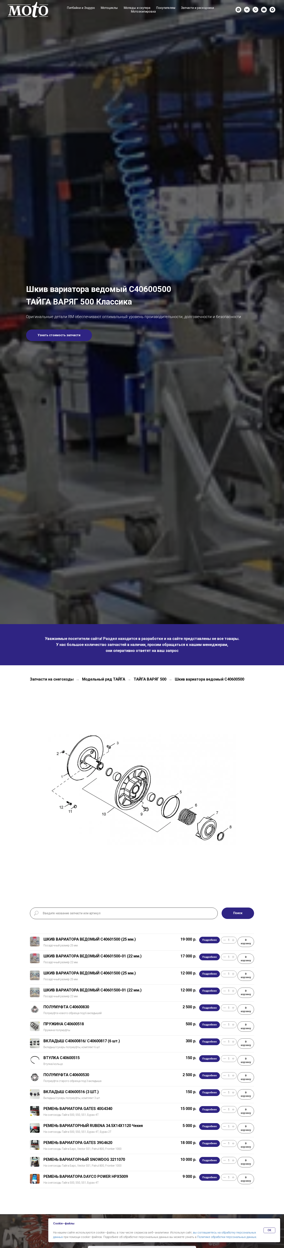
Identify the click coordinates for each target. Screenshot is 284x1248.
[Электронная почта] (264, 10)
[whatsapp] (238, 10)
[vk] (247, 10)
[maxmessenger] (272, 10)
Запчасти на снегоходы (52, 679)
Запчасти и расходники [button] (197, 8)
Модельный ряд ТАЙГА (103, 679)
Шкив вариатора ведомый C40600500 (209, 679)
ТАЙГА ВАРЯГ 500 (150, 679)
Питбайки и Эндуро (81, 8)
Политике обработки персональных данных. (227, 1237)
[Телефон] (255, 10)
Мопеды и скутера (137, 8)
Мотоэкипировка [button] (143, 11)
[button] (59, 335)
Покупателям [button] (165, 8)
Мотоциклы (109, 8)
